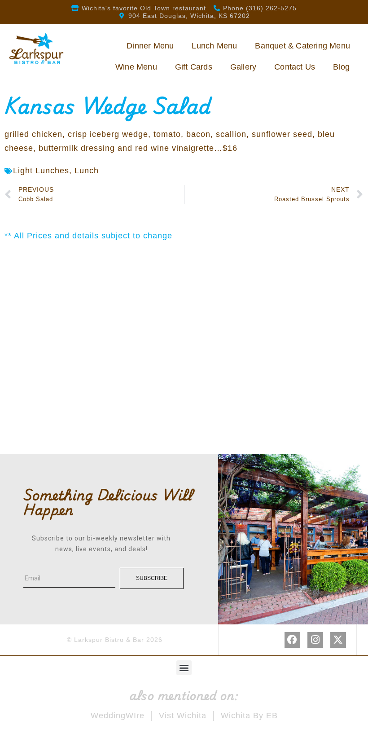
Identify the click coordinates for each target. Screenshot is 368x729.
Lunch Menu (214, 45)
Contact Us (294, 66)
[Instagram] (315, 640)
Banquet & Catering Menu (302, 45)
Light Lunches (41, 170)
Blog (341, 66)
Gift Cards (193, 66)
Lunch (86, 170)
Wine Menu (136, 66)
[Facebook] (292, 640)
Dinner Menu (150, 45)
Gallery (243, 66)
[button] (184, 667)
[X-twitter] (338, 640)
